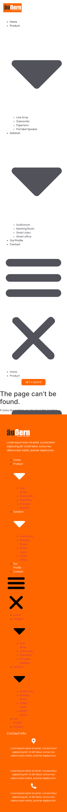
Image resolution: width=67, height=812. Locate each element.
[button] (33, 308)
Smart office (23, 236)
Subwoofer (23, 121)
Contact (15, 244)
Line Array (22, 117)
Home (13, 22)
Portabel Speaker (26, 129)
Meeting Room (25, 228)
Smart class (23, 232)
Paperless (22, 125)
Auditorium (23, 224)
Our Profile (16, 240)
